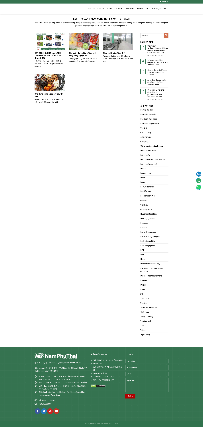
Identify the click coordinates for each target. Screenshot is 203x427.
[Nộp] (166, 35)
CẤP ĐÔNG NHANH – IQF (103, 377)
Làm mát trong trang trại (150, 236)
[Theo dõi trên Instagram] (163, 2)
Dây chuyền (145, 155)
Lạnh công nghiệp (147, 241)
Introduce (144, 223)
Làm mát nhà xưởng (148, 232)
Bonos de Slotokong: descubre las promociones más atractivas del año (155, 93)
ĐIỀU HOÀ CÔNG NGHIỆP (103, 380)
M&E (142, 250)
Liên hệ (165, 9)
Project (143, 285)
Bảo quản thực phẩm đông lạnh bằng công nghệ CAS (82, 54)
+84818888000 (45, 404)
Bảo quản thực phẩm (148, 119)
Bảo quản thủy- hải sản (149, 123)
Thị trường (144, 312)
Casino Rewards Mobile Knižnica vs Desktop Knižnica (157, 72)
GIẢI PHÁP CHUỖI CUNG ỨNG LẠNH (108, 360)
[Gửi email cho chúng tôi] (167, 2)
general (143, 200)
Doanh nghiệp (145, 173)
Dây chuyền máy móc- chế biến (152, 159)
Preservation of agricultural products (151, 270)
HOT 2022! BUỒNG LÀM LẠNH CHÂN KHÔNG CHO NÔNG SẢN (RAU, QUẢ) (48, 55)
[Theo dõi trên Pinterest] (50, 411)
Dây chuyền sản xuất (148, 164)
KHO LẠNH (97, 364)
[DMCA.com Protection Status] (98, 386)
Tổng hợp (144, 330)
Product (143, 280)
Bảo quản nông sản (148, 114)
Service (143, 303)
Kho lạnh (143, 227)
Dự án (142, 178)
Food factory (145, 191)
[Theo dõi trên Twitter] (165, 2)
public (142, 294)
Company (144, 141)
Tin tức (143, 325)
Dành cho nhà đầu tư (148, 150)
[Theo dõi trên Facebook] (160, 2)
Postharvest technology (150, 264)
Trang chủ (91, 9)
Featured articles (147, 187)
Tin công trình (145, 321)
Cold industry (145, 132)
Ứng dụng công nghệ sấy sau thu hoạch (49, 95)
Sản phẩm (118, 9)
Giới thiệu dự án (146, 209)
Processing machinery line (151, 276)
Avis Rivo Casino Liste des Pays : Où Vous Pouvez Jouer (156, 82)
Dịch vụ (109, 9)
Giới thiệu (100, 9)
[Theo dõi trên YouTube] (56, 411)
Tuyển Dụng (156, 9)
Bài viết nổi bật (146, 110)
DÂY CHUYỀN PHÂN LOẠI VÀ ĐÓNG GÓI (107, 368)
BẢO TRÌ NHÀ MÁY (100, 373)
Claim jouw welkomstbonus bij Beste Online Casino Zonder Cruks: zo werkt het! (157, 49)
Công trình (130, 9)
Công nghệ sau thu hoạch (151, 146)
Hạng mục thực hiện (148, 214)
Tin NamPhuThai (142, 9)
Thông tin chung (146, 316)
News (142, 259)
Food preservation (147, 196)
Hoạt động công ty (148, 218)
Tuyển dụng (145, 335)
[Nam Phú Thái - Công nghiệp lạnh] (46, 9)
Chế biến (143, 128)
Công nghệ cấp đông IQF (114, 53)
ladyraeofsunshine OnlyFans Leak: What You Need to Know (157, 62)
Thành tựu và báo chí (148, 307)
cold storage (145, 137)
